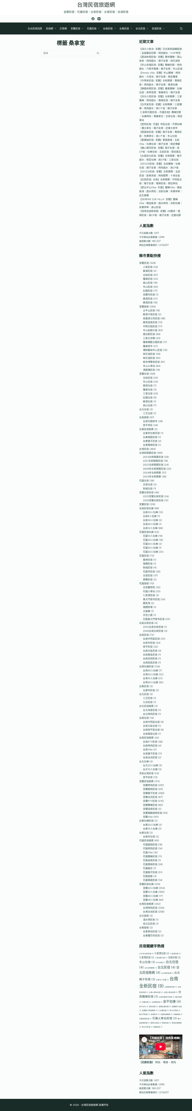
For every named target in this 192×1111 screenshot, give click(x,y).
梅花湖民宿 (149, 353)
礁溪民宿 (148, 298)
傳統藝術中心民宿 (152, 349)
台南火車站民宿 (171, 992)
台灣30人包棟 (150, 682)
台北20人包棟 (150, 765)
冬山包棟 (160, 963)
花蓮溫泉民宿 (150, 860)
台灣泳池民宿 (150, 911)
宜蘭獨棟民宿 (150, 804)
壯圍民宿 (148, 290)
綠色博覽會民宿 (151, 361)
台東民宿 (124, 28)
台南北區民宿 (150, 650)
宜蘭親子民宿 (150, 793)
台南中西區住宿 (151, 721)
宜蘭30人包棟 (150, 899)
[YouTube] (99, 18)
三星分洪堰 (149, 338)
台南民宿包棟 (146, 508)
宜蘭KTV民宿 (150, 800)
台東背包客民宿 (151, 433)
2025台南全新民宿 (153, 626)
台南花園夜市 (150, 421)
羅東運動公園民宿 (152, 342)
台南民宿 (108, 28)
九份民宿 (148, 702)
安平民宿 (148, 646)
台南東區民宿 (150, 654)
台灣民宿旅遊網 (96, 4)
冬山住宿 (148, 381)
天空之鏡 (148, 615)
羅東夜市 (148, 346)
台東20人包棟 (150, 824)
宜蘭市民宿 (149, 294)
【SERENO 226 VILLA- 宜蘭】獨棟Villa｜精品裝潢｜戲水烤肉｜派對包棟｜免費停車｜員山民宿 (160, 203)
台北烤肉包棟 (167, 973)
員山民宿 (148, 282)
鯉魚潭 (146, 603)
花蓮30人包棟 (150, 551)
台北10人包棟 (150, 769)
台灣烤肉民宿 (150, 907)
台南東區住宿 (150, 733)
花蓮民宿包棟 (146, 531)
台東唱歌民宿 (150, 437)
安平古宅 (143, 1007)
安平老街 (148, 425)
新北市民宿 (175, 1010)
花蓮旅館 (148, 876)
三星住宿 (148, 393)
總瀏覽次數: (145, 241)
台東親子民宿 (150, 440)
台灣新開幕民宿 (147, 452)
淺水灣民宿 (149, 919)
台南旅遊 (144, 417)
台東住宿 (144, 832)
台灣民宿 (144, 448)
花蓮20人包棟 (150, 539)
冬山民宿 (148, 286)
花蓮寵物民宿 (150, 844)
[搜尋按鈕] (98, 53)
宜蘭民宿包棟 (146, 884)
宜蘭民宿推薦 (146, 781)
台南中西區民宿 (151, 638)
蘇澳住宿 (148, 401)
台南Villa (148, 749)
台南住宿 (144, 717)
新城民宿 (148, 567)
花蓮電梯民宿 (150, 864)
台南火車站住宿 (156, 992)
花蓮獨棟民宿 (150, 856)
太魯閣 (146, 611)
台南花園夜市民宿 (166, 997)
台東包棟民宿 (146, 820)
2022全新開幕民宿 (153, 464)
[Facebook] (93, 18)
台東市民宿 (149, 690)
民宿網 (49, 28)
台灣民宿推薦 (146, 903)
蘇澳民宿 (148, 270)
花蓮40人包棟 (150, 543)
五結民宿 (148, 274)
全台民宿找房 (35, 28)
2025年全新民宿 (146, 954)
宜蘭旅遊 (144, 306)
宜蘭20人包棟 (150, 887)
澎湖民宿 (156, 28)
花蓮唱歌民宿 (150, 880)
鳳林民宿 (148, 559)
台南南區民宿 (150, 662)
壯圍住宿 (148, 397)
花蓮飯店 (148, 868)
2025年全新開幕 (152, 476)
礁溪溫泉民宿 (150, 322)
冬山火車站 (149, 365)
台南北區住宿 (150, 725)
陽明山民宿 (156, 1023)
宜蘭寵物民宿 (150, 789)
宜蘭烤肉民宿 (150, 785)
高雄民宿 (157, 1027)
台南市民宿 (149, 642)
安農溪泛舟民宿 (151, 318)
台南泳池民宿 (150, 757)
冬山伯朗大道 (150, 330)
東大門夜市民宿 (151, 599)
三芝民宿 (148, 698)
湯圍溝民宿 (149, 369)
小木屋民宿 (163, 1010)
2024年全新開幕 (152, 472)
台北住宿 (144, 409)
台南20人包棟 (150, 512)
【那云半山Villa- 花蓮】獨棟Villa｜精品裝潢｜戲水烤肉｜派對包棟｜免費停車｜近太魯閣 (160, 191)
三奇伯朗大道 (161, 958)
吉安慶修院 (149, 587)
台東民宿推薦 (146, 429)
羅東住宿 (148, 389)
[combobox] (68, 53)
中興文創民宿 (150, 326)
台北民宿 (140, 28)
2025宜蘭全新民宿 (153, 496)
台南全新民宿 (146, 622)
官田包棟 (153, 1007)
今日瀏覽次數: (146, 233)
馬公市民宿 (147, 1027)
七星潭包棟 (175, 954)
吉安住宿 (148, 484)
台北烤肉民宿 (150, 713)
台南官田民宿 (150, 658)
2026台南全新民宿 (153, 630)
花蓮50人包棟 (150, 547)
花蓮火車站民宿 (164, 1018)
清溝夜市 (155, 1014)
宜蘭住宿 (144, 373)
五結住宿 (174, 957)
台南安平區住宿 (151, 729)
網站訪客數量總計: (148, 245)
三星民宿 (148, 266)
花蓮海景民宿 (145, 1019)
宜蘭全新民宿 (146, 492)
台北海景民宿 (150, 710)
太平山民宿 (149, 310)
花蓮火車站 (149, 591)
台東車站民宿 (150, 931)
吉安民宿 (148, 575)
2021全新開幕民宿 (153, 460)
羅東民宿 (148, 278)
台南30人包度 (162, 980)
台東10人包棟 (150, 828)
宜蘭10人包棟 (150, 891)
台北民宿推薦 (146, 705)
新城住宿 (148, 488)
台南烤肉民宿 (150, 745)
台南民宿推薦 (146, 737)
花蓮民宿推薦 (146, 840)
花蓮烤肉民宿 (150, 848)
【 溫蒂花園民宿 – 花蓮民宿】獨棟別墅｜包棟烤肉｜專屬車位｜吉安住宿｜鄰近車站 (160, 116)
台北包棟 (144, 761)
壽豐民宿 (148, 579)
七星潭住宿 (161, 953)
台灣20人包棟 (150, 674)
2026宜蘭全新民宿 (153, 500)
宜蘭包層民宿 (165, 1007)
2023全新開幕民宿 (153, 456)
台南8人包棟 (149, 516)
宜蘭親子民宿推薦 (150, 1010)
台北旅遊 (144, 915)
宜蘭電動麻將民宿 (152, 812)
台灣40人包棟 (150, 670)
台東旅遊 (144, 927)
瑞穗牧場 (148, 607)
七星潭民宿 (149, 595)
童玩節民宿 (149, 334)
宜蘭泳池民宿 (150, 796)
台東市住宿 (149, 836)
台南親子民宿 (150, 753)
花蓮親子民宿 (150, 872)
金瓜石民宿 (149, 923)
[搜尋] (181, 28)
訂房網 (63, 28)
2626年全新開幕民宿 (154, 468)
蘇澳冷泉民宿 (150, 314)
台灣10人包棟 (150, 678)
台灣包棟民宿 (146, 666)
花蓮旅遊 (144, 583)
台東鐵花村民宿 (151, 935)
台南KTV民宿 (150, 741)
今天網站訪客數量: (148, 237)
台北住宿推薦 (150, 968)
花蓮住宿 (144, 480)
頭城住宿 (166, 1023)
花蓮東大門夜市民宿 (154, 619)
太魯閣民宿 (157, 1002)
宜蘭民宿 (75, 28)
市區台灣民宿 (146, 773)
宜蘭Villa (148, 816)
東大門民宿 (144, 1014)
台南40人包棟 (150, 524)
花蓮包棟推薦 (166, 1014)
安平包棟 (172, 1001)
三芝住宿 (148, 413)
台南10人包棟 (150, 528)
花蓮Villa (148, 852)
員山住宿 (148, 405)
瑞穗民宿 (148, 563)
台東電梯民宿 (150, 444)
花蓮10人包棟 (150, 535)
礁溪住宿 (148, 385)
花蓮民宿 (91, 28)
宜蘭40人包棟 (150, 895)
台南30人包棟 (150, 520)
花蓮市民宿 (149, 571)
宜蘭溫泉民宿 (150, 808)
